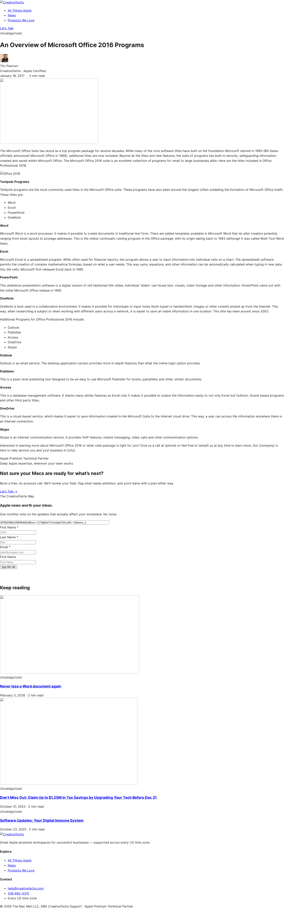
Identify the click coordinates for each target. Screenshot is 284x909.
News (12, 15)
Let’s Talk (7, 28)
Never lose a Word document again (30, 686)
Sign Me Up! (8, 567)
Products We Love (21, 20)
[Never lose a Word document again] (69, 672)
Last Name (9, 537)
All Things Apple (19, 10)
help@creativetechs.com (26, 888)
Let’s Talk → (8, 491)
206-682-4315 (18, 893)
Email (5, 547)
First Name (9, 527)
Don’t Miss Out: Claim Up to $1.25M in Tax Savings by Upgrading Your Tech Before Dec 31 (78, 797)
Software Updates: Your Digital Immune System (41, 820)
